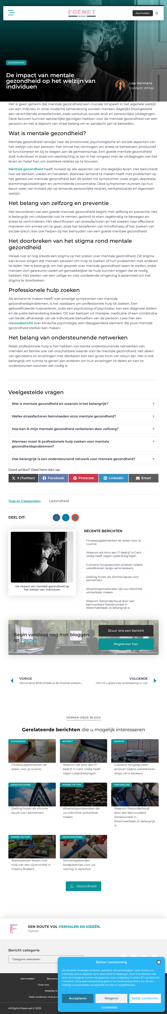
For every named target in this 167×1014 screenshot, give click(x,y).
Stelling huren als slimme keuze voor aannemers (112, 578)
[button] (159, 962)
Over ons (43, 984)
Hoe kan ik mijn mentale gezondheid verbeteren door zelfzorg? (83, 429)
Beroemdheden (56, 978)
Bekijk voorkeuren (145, 998)
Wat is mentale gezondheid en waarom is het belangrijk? (83, 404)
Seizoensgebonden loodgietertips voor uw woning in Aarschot (79, 865)
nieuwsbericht (21, 323)
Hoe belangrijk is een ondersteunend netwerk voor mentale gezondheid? (83, 459)
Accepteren (78, 998)
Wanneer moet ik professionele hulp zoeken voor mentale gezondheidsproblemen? (83, 444)
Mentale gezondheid (26, 169)
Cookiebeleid (109, 1007)
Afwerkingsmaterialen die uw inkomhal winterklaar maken (114, 590)
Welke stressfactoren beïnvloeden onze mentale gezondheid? (83, 416)
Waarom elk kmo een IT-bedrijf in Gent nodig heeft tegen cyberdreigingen (113, 554)
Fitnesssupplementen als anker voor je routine (113, 542)
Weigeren (111, 998)
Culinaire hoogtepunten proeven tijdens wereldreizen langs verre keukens (114, 566)
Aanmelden (27, 978)
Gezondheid (16, 62)
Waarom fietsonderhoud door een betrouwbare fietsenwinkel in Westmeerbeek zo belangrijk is (110, 604)
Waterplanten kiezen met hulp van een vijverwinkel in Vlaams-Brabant (31, 865)
